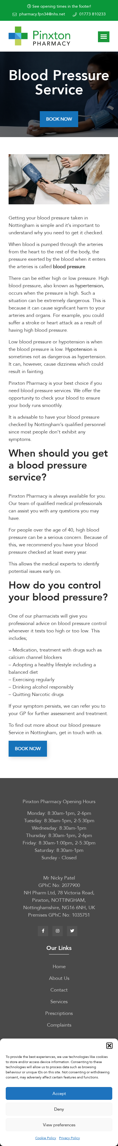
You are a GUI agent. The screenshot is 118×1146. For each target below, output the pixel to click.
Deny (59, 1109)
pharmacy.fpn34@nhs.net (42, 14)
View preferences (59, 1125)
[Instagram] (57, 931)
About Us (59, 978)
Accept (59, 1093)
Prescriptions (59, 1013)
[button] (109, 1046)
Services (59, 1001)
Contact (59, 990)
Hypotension (78, 349)
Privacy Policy (69, 1138)
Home (59, 966)
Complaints (59, 1025)
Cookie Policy (45, 1138)
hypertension (89, 285)
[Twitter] (72, 931)
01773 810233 (92, 14)
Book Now (59, 119)
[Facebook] (43, 931)
